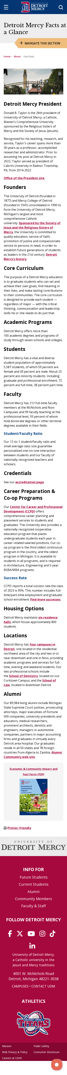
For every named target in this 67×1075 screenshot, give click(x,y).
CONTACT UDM (43, 986)
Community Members (33, 898)
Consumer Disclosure (47, 1052)
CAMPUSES (20, 986)
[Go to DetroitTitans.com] (33, 1035)
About (17, 56)
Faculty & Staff (33, 905)
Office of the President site (24, 178)
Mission (6, 1046)
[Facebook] (11, 935)
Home (7, 56)
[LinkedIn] (33, 947)
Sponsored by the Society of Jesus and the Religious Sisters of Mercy (32, 227)
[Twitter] (21, 935)
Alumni (33, 891)
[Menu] (6, 8)
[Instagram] (43, 935)
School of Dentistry (23, 676)
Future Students (33, 877)
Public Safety (41, 1046)
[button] (56, 1064)
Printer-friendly (19, 828)
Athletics (33, 1001)
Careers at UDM (12, 1058)
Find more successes (45, 599)
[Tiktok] (54, 935)
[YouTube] (32, 935)
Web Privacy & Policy (14, 1052)
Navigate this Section (42, 43)
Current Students (33, 884)
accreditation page (29, 482)
